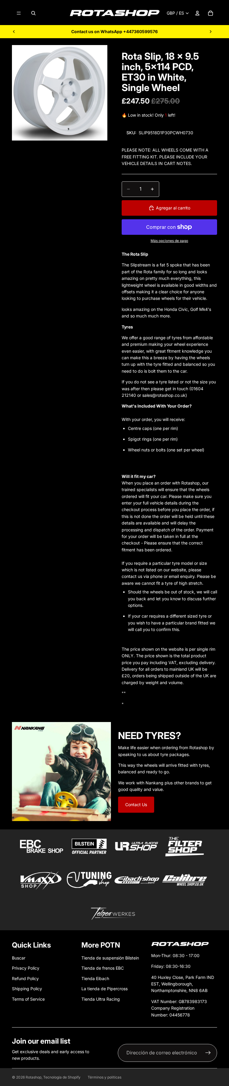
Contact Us (136, 804)
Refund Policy (25, 978)
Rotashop (33, 1077)
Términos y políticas (104, 1077)
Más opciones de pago (169, 241)
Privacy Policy (25, 968)
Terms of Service (28, 999)
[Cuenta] (197, 13)
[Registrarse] (208, 1053)
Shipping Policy (27, 988)
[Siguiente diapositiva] (210, 31)
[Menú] (19, 13)
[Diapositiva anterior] (14, 31)
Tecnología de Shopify (62, 1077)
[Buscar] (33, 13)
